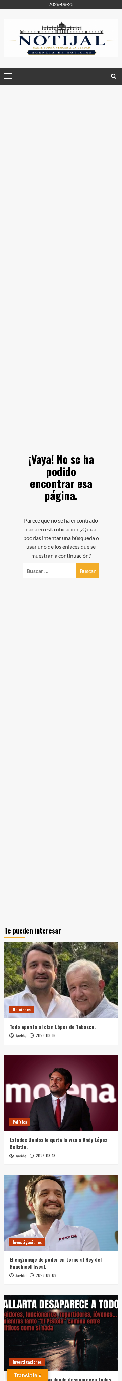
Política (20, 1122)
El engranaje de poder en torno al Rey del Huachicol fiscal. (55, 1262)
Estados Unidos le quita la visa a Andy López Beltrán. (58, 1143)
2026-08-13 (45, 1155)
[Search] (113, 76)
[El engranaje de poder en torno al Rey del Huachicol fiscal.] (61, 1213)
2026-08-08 (46, 1275)
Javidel (21, 1036)
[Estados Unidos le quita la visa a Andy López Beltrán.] (61, 1093)
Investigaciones (27, 1242)
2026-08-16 (45, 1035)
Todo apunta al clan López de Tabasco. (52, 1026)
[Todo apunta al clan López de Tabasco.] (61, 980)
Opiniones (22, 1009)
